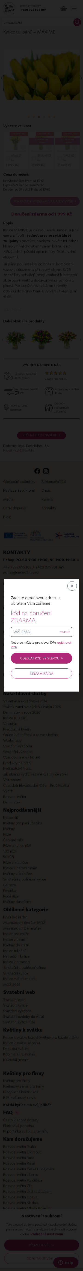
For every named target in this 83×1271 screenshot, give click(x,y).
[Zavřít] (72, 586)
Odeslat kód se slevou (41, 658)
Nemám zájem (41, 674)
